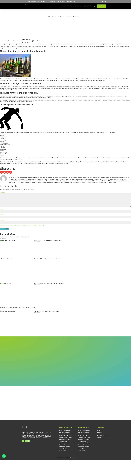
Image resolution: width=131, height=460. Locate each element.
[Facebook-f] (23, 441)
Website (2, 220)
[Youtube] (26, 441)
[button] (1, 172)
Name (2, 209)
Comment (3, 192)
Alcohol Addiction (26, 39)
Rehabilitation (25, 42)
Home (63, 6)
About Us (69, 6)
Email (2, 214)
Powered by (6, 457)
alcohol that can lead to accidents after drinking (116, 100)
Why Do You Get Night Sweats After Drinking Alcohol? (14, 237)
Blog (93, 6)
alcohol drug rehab (15, 44)
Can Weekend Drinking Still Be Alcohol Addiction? (47, 311)
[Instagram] (28, 441)
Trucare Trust (41, 157)
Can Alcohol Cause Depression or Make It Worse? (47, 259)
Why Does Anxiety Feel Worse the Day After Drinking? (49, 283)
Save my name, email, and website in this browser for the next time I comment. (22, 225)
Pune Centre (87, 6)
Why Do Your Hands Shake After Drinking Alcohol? (48, 240)
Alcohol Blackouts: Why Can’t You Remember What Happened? (17, 307)
